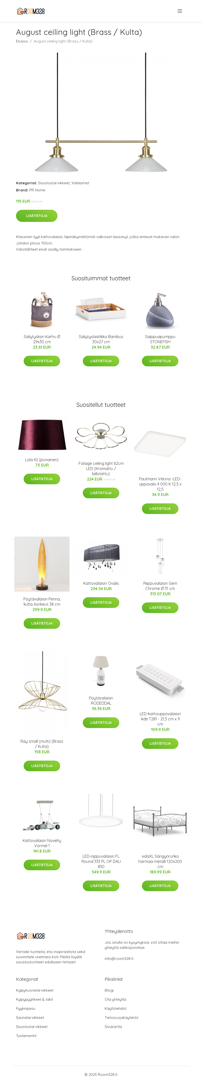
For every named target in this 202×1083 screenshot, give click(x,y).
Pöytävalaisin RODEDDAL (101, 701)
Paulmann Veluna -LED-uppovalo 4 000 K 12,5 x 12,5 (160, 484)
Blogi (109, 990)
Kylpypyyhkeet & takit (34, 999)
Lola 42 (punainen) (42, 459)
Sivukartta (113, 1026)
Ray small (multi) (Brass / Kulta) (41, 744)
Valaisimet (80, 183)
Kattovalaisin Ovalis (101, 583)
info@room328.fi (119, 958)
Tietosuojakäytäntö (121, 1017)
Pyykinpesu (25, 1008)
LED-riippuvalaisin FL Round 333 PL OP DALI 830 (101, 861)
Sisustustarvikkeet (54, 183)
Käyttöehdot (115, 1008)
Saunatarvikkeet (30, 1017)
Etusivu (22, 41)
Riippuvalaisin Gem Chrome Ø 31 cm (160, 586)
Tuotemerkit (26, 1035)
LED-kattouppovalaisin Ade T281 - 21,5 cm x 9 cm (160, 719)
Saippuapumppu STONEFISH (160, 339)
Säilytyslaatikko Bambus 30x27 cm (101, 339)
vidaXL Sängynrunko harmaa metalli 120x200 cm (160, 861)
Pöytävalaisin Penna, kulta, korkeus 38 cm (42, 602)
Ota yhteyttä (115, 999)
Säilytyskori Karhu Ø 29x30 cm (42, 339)
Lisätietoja (36, 216)
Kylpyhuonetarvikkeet (34, 990)
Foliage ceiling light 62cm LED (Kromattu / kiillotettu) (101, 468)
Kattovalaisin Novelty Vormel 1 (42, 843)
